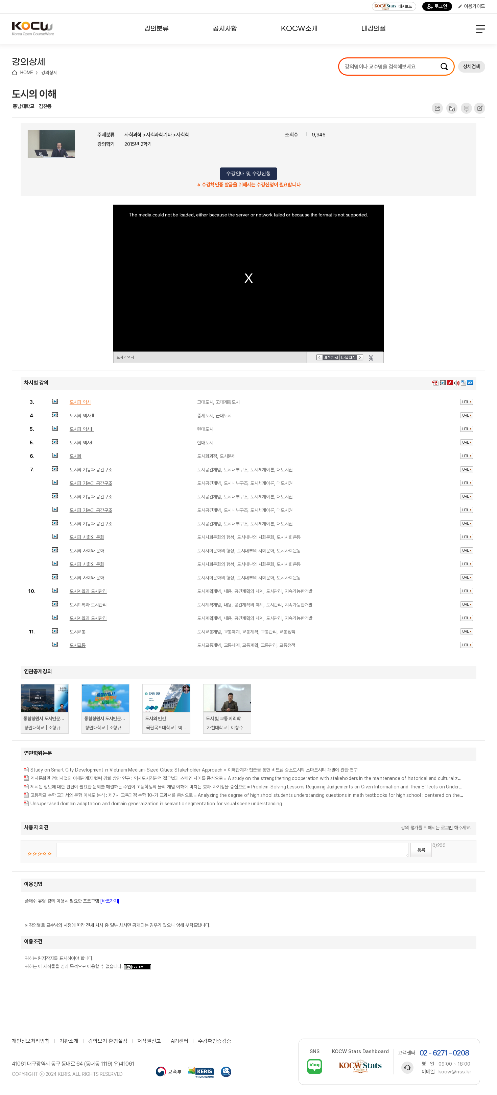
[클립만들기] (371, 358)
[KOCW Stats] (360, 1066)
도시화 (75, 456)
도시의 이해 (34, 94)
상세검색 (471, 66)
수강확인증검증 (214, 1041)
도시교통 (78, 631)
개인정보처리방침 (31, 1041)
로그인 (440, 6)
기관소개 (69, 1041)
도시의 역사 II (82, 415)
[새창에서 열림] (168, 1072)
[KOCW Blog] (314, 1066)
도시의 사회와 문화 (87, 537)
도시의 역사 (80, 402)
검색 (444, 66)
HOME (26, 72)
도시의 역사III (82, 429)
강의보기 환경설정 (107, 1041)
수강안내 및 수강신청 (248, 173)
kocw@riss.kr (455, 1072)
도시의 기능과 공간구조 (91, 469)
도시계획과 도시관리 (88, 591)
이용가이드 (474, 6)
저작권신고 (149, 1041)
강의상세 (49, 72)
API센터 (179, 1041)
